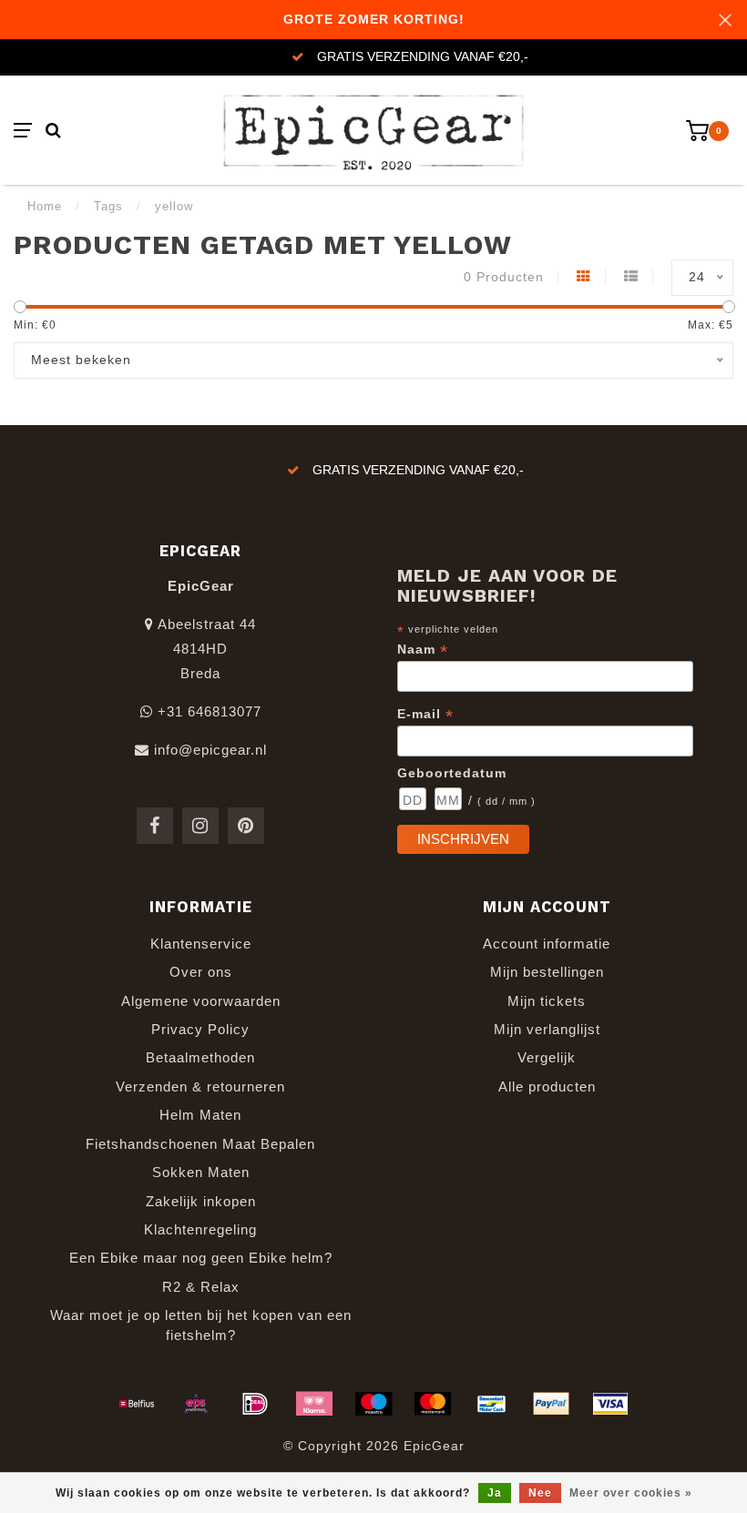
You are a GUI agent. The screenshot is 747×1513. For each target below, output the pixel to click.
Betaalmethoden (200, 1057)
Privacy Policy (200, 1029)
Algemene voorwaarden (201, 1001)
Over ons (200, 972)
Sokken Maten (201, 1172)
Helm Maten (200, 1114)
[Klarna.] (314, 1403)
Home (44, 206)
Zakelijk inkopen (201, 1201)
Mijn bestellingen (547, 972)
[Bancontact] (492, 1403)
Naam (422, 649)
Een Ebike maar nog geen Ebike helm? (201, 1257)
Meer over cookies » (630, 1493)
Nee (540, 1493)
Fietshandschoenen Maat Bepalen (200, 1144)
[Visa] (610, 1403)
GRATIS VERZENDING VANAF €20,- (422, 57)
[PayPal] (551, 1403)
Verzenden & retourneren (200, 1086)
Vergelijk (546, 1057)
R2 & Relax (201, 1287)
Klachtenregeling (200, 1229)
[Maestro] (373, 1403)
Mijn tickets (546, 1001)
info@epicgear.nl (210, 749)
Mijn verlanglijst (547, 1029)
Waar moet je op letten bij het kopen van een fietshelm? (201, 1324)
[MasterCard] (432, 1403)
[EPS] (196, 1403)
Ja (494, 1493)
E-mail (425, 714)
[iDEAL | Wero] (255, 1403)
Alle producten (547, 1086)
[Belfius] (136, 1403)
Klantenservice (200, 943)
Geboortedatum (452, 773)
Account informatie (546, 943)
